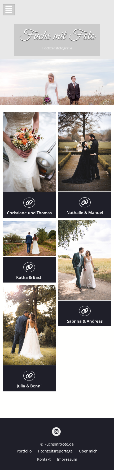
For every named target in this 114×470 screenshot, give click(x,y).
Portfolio (24, 451)
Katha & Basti (29, 277)
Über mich (88, 451)
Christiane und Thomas (29, 212)
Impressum (67, 459)
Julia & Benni (29, 385)
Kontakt (44, 459)
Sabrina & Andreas (85, 321)
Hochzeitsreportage (55, 451)
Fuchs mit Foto (57, 36)
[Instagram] (56, 431)
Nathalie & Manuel (85, 212)
